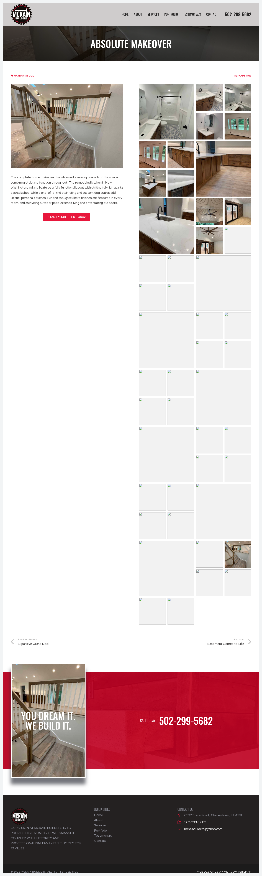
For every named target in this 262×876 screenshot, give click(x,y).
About (98, 820)
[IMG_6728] (152, 154)
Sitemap (245, 871)
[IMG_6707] (223, 511)
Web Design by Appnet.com (217, 871)
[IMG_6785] (152, 297)
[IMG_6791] (209, 326)
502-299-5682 (195, 822)
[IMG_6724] (238, 97)
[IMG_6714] (238, 582)
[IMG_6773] (238, 240)
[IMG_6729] (181, 154)
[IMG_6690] (181, 383)
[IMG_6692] (152, 411)
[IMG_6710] (166, 568)
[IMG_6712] (238, 554)
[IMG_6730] (223, 169)
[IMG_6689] (152, 383)
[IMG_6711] (209, 554)
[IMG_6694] (166, 454)
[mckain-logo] (21, 14)
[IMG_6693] (181, 411)
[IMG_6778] (181, 268)
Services (100, 825)
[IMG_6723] (209, 97)
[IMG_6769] (209, 211)
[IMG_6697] (209, 440)
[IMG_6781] (223, 283)
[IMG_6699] (209, 468)
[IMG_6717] (181, 611)
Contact (100, 841)
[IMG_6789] (166, 340)
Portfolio (100, 830)
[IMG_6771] (238, 211)
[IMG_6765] (181, 183)
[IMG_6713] (209, 582)
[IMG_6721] (166, 111)
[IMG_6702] (152, 497)
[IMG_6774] (152, 268)
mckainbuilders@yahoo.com (203, 829)
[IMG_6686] (238, 354)
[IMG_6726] (238, 126)
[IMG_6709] (181, 525)
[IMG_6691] (223, 397)
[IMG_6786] (181, 297)
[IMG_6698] (238, 440)
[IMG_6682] (238, 326)
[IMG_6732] (152, 183)
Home (98, 815)
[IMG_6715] (152, 611)
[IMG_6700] (238, 468)
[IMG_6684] (209, 354)
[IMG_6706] (181, 497)
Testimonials (103, 835)
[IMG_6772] (209, 240)
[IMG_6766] (166, 226)
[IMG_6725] (209, 126)
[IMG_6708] (152, 525)
